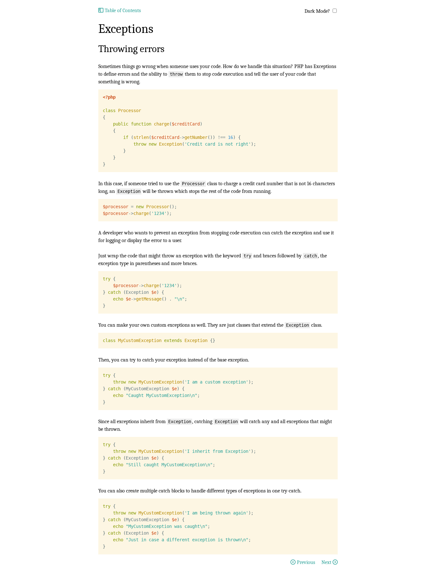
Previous (306, 562)
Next (327, 562)
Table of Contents (122, 10)
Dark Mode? (317, 11)
